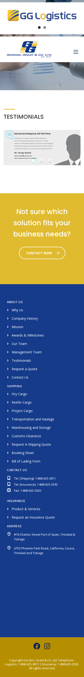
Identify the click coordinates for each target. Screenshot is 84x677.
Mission (17, 327)
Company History (25, 318)
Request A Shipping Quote (31, 444)
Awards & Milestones (28, 335)
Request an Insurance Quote (33, 517)
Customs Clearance (26, 436)
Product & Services (26, 509)
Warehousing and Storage (31, 427)
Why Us (17, 310)
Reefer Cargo (22, 402)
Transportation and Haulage (33, 419)
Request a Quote (24, 369)
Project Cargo (22, 410)
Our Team (19, 343)
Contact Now (39, 253)
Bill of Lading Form (26, 461)
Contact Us (20, 377)
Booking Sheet (23, 453)
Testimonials (21, 360)
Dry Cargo (19, 394)
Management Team (27, 352)
